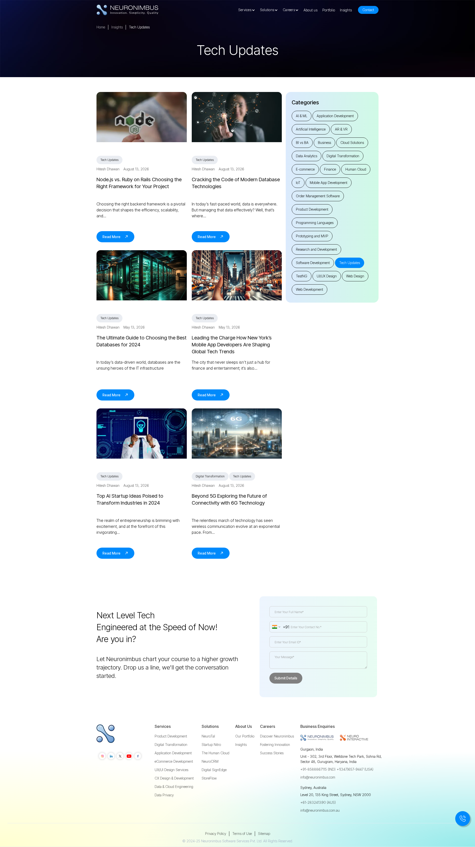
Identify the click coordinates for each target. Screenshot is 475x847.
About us (310, 10)
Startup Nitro (211, 745)
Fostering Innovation (275, 745)
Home (100, 27)
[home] (127, 10)
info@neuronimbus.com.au (320, 810)
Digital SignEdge (214, 770)
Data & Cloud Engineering (174, 787)
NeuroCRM (210, 761)
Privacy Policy (215, 833)
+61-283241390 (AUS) (318, 802)
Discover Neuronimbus (277, 736)
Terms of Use (242, 833)
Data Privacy (164, 795)
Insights (346, 10)
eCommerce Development (174, 761)
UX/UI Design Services (171, 770)
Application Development (173, 753)
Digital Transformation (171, 745)
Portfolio (328, 10)
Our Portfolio (244, 736)
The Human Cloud (215, 753)
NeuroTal (208, 736)
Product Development (171, 736)
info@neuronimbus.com (317, 777)
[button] (248, 10)
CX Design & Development (174, 778)
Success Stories (272, 753)
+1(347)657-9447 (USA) (355, 769)
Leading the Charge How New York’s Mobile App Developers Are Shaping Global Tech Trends (232, 345)
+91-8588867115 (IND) (317, 769)
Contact (368, 10)
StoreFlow (209, 778)
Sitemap (264, 833)
